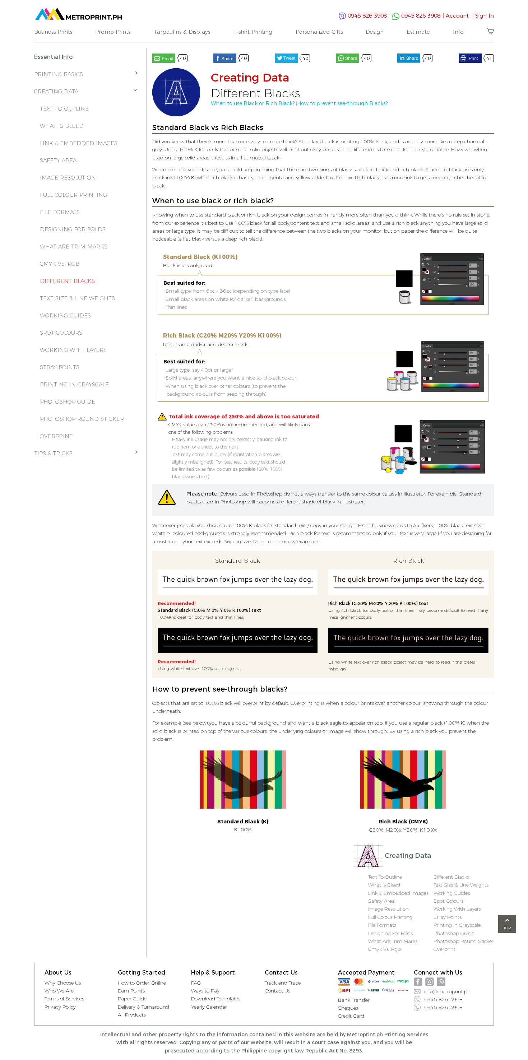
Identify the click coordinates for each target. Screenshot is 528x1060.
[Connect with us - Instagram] (429, 981)
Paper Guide (132, 998)
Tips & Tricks (53, 453)
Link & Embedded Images (78, 143)
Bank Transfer (354, 1000)
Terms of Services (64, 998)
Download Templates (215, 998)
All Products (132, 1015)
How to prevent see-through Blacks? (342, 103)
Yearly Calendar (209, 1007)
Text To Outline (64, 108)
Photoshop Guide (67, 401)
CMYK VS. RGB (59, 263)
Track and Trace (283, 983)
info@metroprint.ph (447, 991)
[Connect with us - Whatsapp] (441, 981)
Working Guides (65, 315)
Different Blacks (67, 281)
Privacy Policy (60, 1007)
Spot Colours (61, 332)
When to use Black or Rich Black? (253, 103)
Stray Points (59, 367)
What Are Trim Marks (73, 246)
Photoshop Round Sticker (82, 418)
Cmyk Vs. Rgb (384, 949)
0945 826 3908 (368, 15)
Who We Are (59, 990)
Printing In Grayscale (74, 384)
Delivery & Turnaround (143, 1007)
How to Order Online (142, 983)
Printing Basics (58, 74)
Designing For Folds (73, 229)
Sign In (484, 15)
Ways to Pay (205, 990)
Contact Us (277, 990)
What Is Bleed (384, 885)
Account (459, 15)
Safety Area (58, 160)
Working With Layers (73, 350)
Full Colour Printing (73, 194)
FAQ (196, 983)
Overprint (56, 436)
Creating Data (56, 91)
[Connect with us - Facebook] (418, 981)
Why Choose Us (63, 983)
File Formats (60, 212)
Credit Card (351, 1016)
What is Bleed (62, 125)
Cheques (348, 1008)
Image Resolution (68, 177)
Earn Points (131, 990)
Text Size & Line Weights (77, 298)
